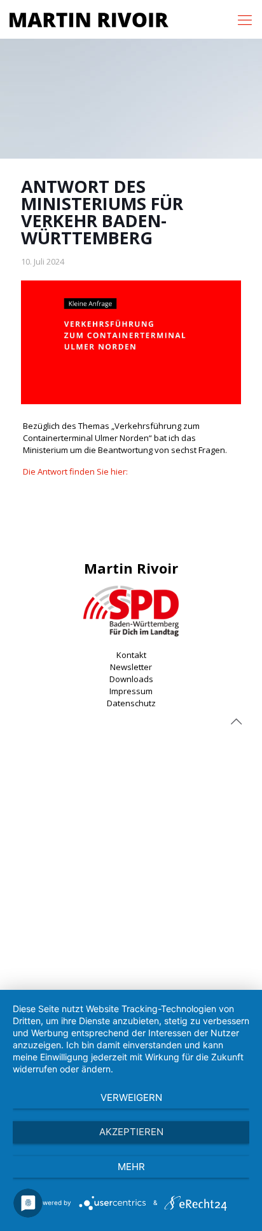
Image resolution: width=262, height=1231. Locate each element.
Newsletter (131, 667)
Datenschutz (131, 703)
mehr (131, 1167)
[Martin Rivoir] (89, 19)
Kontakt (131, 655)
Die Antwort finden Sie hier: (75, 471)
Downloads (131, 679)
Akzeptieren (131, 1132)
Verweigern (131, 1097)
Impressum (131, 691)
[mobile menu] (245, 19)
